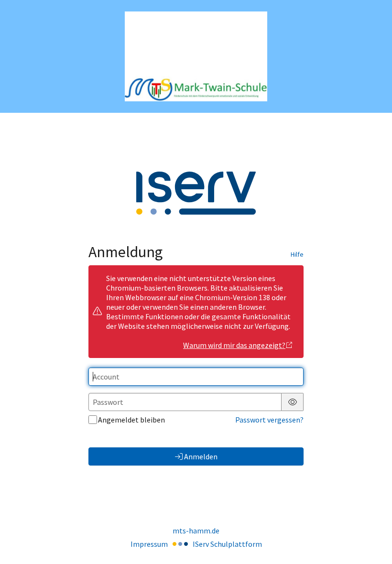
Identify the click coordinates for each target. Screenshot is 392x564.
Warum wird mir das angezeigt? (234, 345)
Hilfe (297, 254)
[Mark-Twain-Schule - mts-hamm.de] (196, 56)
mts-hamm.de (196, 530)
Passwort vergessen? (269, 419)
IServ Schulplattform (227, 544)
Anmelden (201, 456)
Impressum (149, 544)
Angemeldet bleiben (131, 419)
